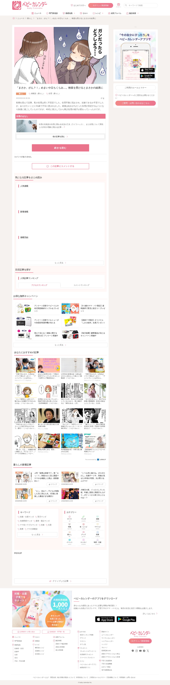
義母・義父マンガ (43, 521)
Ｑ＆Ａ (85, 13)
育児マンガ (41, 517)
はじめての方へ (80, 5)
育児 (16, 658)
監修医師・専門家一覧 (57, 632)
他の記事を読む (59, 136)
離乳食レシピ (39, 648)
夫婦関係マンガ (26, 521)
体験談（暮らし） (38, 93)
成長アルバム (116, 13)
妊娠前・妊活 (19, 648)
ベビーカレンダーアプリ (88, 664)
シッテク (105, 644)
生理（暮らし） (55, 93)
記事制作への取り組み (27, 632)
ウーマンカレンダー (108, 638)
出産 (50, 525)
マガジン (83, 641)
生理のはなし (22, 116)
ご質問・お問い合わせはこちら (135, 103)
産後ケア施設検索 (62, 644)
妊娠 (42, 525)
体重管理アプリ (85, 667)
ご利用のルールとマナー (135, 88)
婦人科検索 (59, 650)
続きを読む (60, 148)
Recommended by (91, 459)
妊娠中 (17, 651)
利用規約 (122, 677)
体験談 (37, 641)
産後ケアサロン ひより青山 (110, 654)
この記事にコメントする (62, 166)
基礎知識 (68, 13)
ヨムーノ (105, 647)
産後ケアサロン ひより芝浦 (110, 657)
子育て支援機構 (107, 664)
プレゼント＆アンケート (88, 651)
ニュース (37, 13)
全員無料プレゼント (86, 654)
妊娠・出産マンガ (27, 517)
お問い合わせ (130, 677)
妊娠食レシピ (39, 651)
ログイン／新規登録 (101, 5)
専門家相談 (53, 13)
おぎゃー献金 (106, 667)
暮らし (29, 18)
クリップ (54, 484)
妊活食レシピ (39, 654)
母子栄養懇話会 (107, 670)
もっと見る (59, 263)
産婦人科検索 (60, 647)
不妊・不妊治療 (20, 661)
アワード (83, 638)
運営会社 (53, 677)
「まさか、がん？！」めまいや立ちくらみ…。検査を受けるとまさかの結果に (65, 18)
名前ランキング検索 (86, 635)
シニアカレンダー (107, 641)
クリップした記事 (60, 581)
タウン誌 (83, 644)
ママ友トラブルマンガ (28, 525)
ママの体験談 (32, 529)
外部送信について (82, 677)
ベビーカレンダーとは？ (41, 677)
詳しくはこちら (149, 614)
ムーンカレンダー (107, 635)
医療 (21, 529)
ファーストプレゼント (87, 657)
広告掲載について (112, 677)
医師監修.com (106, 650)
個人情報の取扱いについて (66, 677)
